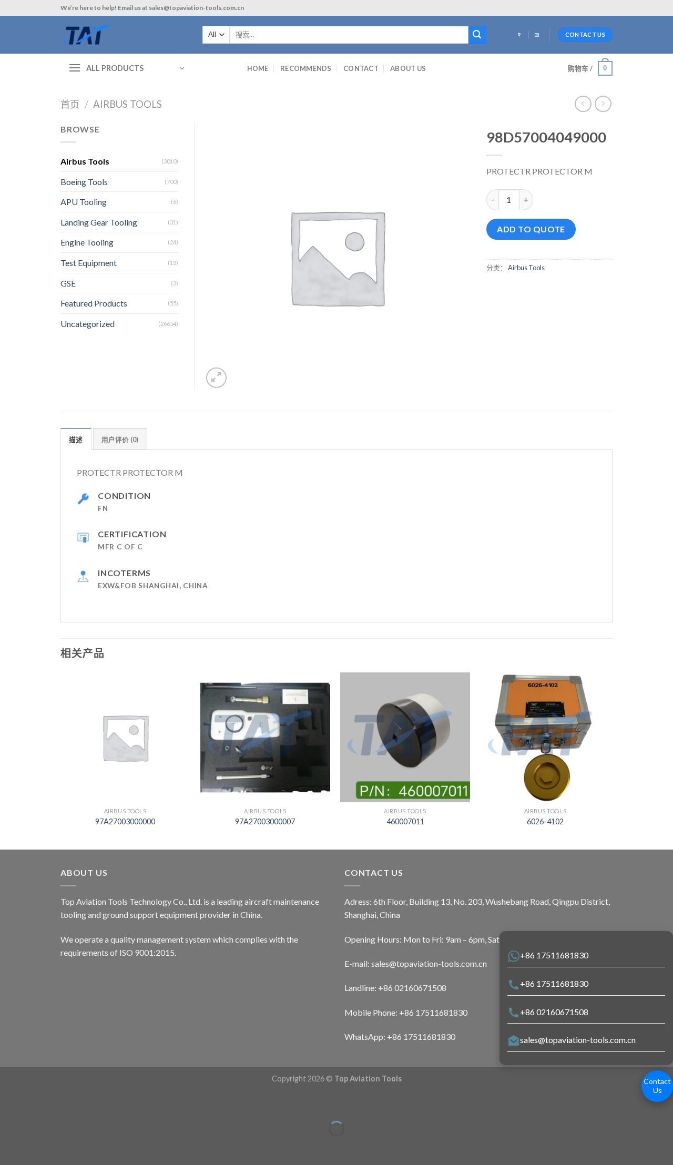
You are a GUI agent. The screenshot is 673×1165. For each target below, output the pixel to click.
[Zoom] (216, 377)
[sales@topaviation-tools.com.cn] (538, 35)
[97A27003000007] (265, 737)
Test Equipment (88, 263)
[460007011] (405, 737)
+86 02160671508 (554, 1012)
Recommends (306, 68)
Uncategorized (87, 324)
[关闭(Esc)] (10, 1102)
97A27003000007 (265, 821)
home (258, 68)
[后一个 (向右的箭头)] (40, 1147)
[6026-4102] (545, 737)
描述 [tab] (76, 439)
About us (408, 68)
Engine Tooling (87, 242)
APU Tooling (83, 202)
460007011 (405, 821)
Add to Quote (531, 229)
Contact (361, 68)
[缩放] (40, 1102)
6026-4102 (545, 821)
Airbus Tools (127, 104)
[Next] (609, 760)
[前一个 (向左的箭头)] (10, 1147)
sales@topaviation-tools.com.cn (578, 1040)
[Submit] (477, 35)
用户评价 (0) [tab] (120, 439)
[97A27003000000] (125, 737)
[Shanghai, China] (520, 35)
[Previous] (61, 760)
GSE (68, 283)
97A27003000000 (125, 821)
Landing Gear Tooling (98, 222)
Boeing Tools (84, 182)
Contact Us (657, 1086)
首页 (69, 104)
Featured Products (93, 303)
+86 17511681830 (554, 955)
